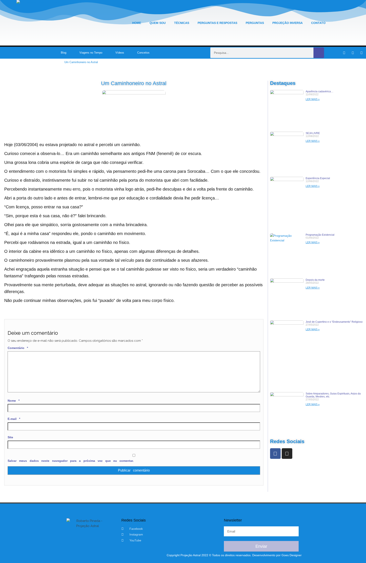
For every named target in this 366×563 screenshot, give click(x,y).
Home (136, 23)
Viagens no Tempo (90, 52)
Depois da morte (315, 279)
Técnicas (181, 23)
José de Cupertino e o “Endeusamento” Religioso (334, 321)
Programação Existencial (320, 234)
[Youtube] (361, 53)
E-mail (14, 419)
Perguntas (255, 23)
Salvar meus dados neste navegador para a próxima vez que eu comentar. (71, 460)
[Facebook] (275, 453)
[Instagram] (353, 53)
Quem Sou (158, 23)
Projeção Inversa (287, 23)
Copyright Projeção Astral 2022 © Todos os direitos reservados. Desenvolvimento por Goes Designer (234, 555)
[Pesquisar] (318, 52)
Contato (318, 23)
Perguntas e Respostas (217, 23)
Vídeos (119, 52)
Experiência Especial (318, 178)
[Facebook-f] (344, 53)
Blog (63, 52)
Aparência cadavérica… (319, 91)
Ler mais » (313, 99)
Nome (13, 400)
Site (10, 437)
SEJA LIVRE (313, 133)
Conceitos (143, 52)
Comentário (18, 348)
